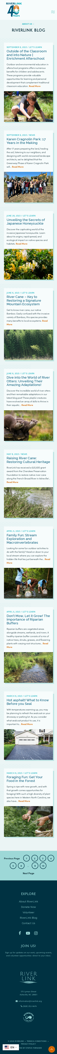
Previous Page (12, 858)
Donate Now (28, 907)
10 (43, 865)
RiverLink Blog (28, 917)
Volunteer (28, 912)
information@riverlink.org (30, 1001)
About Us (27, 23)
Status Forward (34, 1048)
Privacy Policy (28, 1044)
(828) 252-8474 (30, 1006)
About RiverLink (28, 901)
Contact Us (28, 923)
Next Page (28, 873)
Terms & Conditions (37, 1041)
